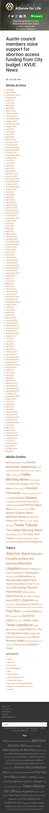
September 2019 (13, 273)
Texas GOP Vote (15, 520)
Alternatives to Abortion (19, 750)
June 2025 (10, 103)
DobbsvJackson (29, 592)
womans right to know (19, 806)
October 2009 (11, 449)
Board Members (14, 668)
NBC (22, 505)
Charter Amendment (16, 584)
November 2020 (12, 244)
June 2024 (10, 132)
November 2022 (12, 181)
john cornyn (11, 773)
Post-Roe (13, 611)
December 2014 (12, 417)
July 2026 (10, 90)
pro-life (9, 777)
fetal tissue (20, 760)
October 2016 (11, 362)
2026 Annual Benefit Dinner (25, 24)
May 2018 (10, 312)
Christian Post (16, 475)
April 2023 (10, 168)
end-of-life (11, 760)
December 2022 (12, 179)
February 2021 (12, 236)
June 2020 (10, 252)
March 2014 (11, 430)
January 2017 (11, 354)
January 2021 (11, 239)
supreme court (20, 781)
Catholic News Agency (33, 471)
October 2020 (11, 247)
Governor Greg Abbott (15, 763)
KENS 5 (34, 494)
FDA (32, 596)
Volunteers (6, 712)
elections (41, 757)
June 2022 (10, 195)
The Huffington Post (14, 535)
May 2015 (10, 407)
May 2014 (10, 428)
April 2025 (10, 108)
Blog (9, 671)
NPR (27, 505)
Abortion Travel (11, 577)
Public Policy (12, 674)
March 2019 (11, 289)
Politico (14, 509)
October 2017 (11, 331)
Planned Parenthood (14, 607)
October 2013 (11, 438)
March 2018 (11, 318)
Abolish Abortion (24, 741)
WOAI (23, 542)
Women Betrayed (30, 641)
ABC (8, 462)
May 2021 (10, 229)
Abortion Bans (18, 553)
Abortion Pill (27, 568)
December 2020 (12, 242)
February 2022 (12, 205)
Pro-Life (23, 612)
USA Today (16, 542)
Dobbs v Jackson (28, 757)
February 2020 (12, 260)
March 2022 (11, 202)
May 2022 (10, 197)
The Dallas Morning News (24, 530)
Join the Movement (15, 677)
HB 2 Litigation (23, 600)
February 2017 (12, 352)
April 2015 (10, 409)
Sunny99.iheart (32, 517)
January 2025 (11, 116)
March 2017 (11, 349)
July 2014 (10, 425)
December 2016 (12, 357)
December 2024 (12, 119)
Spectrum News (16, 516)
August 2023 (11, 158)
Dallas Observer (34, 480)
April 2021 (10, 231)
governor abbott (34, 760)
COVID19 (30, 584)
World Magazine (34, 541)
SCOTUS (7, 781)
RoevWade (32, 611)
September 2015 (13, 396)
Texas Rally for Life (29, 629)
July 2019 (10, 278)
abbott (6, 741)
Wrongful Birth (19, 645)
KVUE (12, 498)
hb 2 (42, 763)
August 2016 (11, 367)
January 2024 (11, 145)
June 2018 (10, 310)
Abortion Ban (17, 745)
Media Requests (8, 717)
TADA (32, 782)
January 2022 (11, 208)
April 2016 (10, 378)
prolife (18, 777)
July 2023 (10, 161)
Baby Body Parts (26, 580)
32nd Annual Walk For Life (26, 21)
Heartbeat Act (8, 768)
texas (38, 781)
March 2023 (11, 171)
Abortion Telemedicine (26, 572)
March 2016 (11, 381)
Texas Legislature (19, 625)
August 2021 (11, 221)
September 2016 (13, 365)
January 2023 (11, 176)
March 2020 (11, 257)
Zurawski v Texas (35, 806)
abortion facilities (34, 746)
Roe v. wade (28, 777)
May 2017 (10, 344)
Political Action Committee (32, 607)
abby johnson (14, 741)
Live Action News (24, 501)
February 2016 (12, 383)
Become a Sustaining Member (19, 683)
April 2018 (10, 315)
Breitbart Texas (18, 471)
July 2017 (10, 339)
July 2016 (10, 370)
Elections (12, 596)
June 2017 (10, 341)
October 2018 (11, 299)
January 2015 (11, 415)
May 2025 (10, 106)
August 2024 (11, 126)
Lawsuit (34, 604)
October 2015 (11, 394)
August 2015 (11, 399)
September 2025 (13, 95)
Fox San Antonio (18, 489)
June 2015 (10, 404)
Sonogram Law (15, 616)
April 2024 (10, 137)
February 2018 (12, 320)
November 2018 (12, 297)
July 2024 (10, 129)
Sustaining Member (25, 29)
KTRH (39, 494)
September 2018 (13, 302)
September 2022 (13, 187)
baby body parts (16, 753)
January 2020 (11, 263)
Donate (37, 16)
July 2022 (10, 192)
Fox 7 (32, 483)
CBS (8, 474)
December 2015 (12, 388)
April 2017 (10, 346)
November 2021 (12, 213)
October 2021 (11, 216)
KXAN (19, 498)
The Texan (18, 538)
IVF (14, 604)
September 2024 (13, 124)
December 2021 (12, 210)
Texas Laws (30, 620)
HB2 (38, 763)
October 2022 (11, 184)
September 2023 (13, 155)
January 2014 (11, 433)
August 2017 (11, 336)
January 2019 (11, 294)
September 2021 (13, 218)
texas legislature (25, 791)
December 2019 (12, 265)
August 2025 (11, 98)
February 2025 (12, 113)
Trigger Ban (26, 803)
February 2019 (12, 291)
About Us (11, 662)
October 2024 (11, 121)
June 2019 (10, 281)
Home (9, 659)
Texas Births (18, 621)
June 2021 (10, 226)
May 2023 (10, 166)
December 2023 (12, 147)
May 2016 (10, 375)
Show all (9, 451)
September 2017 (13, 333)
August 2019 (11, 276)
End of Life (25, 596)
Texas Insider (28, 521)
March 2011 (11, 446)
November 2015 (12, 391)
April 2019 (10, 286)
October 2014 (11, 420)
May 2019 (10, 284)
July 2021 (10, 223)
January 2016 (11, 386)
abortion (39, 740)
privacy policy (31, 728)
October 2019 (11, 271)
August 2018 (11, 305)
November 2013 (12, 436)
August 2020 (11, 250)
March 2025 (11, 111)
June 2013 (10, 441)
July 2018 (10, 307)
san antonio (40, 777)
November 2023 (12, 150)
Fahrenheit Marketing (34, 809)
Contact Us (11, 665)
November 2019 (12, 268)
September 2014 (13, 422)
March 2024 (11, 140)
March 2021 (11, 234)
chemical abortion (32, 753)
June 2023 (10, 163)
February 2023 (12, 174)
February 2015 (12, 412)
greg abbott (31, 763)
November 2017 (12, 328)
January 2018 (11, 323)
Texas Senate (34, 795)
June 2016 (10, 373)
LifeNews (30, 498)
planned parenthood (25, 772)
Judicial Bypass (22, 604)
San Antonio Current (24, 509)
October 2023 (11, 153)
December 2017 (12, 326)
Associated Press (18, 463)
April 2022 (10, 200)
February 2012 (12, 443)
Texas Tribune (25, 525)
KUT (7, 498)
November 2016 (12, 360)
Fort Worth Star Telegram (17, 484)
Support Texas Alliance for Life (20, 686)
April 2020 (10, 255)
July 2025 (10, 100)
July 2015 (10, 401)
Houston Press (25, 494)
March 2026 (11, 92)
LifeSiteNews (10, 502)
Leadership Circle (26, 26)
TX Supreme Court (17, 633)
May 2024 (10, 134)
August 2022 (11, 189)
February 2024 (12, 142)
